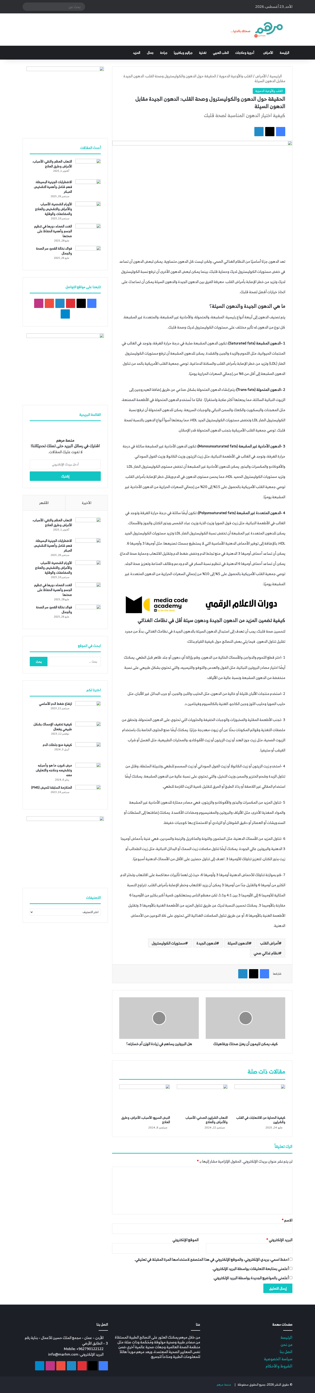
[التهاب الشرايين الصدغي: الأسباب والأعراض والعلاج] (202, 1098)
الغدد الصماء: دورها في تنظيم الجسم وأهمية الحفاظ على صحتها (53, 231)
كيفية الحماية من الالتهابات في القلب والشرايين (260, 1120)
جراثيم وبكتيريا (183, 52)
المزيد (136, 52)
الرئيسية (276, 76)
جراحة (163, 52)
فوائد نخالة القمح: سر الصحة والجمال (54, 250)
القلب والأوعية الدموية (235, 76)
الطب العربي (221, 52)
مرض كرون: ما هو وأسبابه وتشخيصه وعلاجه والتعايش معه (54, 770)
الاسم (287, 1220)
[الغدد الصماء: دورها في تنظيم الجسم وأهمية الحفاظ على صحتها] (88, 232)
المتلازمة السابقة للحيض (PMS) (51, 787)
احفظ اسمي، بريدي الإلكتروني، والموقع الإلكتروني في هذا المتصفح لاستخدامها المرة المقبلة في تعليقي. (211, 1259)
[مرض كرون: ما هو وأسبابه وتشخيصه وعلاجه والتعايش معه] (88, 771)
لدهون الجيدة (206, 943)
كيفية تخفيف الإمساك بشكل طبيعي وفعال (52, 726)
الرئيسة (284, 52)
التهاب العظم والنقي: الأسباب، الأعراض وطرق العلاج (52, 163)
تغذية (202, 52)
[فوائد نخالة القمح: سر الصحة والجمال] (88, 254)
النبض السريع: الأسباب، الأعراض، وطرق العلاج (145, 1120)
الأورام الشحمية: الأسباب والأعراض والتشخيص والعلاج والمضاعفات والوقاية (53, 209)
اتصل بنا (286, 1351)
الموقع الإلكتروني (185, 1239)
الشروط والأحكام (279, 1366)
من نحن (286, 1344)
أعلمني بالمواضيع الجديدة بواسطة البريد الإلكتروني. (251, 1278)
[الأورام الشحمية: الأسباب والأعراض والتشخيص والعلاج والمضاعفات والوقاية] (88, 210)
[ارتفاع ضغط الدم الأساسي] (88, 709)
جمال (150, 52)
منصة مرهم (224, 1384)
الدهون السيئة (238, 943)
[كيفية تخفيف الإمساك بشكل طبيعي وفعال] (88, 730)
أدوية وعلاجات (244, 52)
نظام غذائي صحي (266, 953)
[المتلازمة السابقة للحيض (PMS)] (88, 793)
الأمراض (268, 52)
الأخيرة (86, 503)
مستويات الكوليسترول (168, 943)
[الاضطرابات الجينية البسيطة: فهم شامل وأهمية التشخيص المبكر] (88, 188)
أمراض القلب (269, 943)
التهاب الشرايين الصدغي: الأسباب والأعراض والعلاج (206, 1120)
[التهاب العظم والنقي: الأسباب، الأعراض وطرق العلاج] (88, 167)
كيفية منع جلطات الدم (57, 745)
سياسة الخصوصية (278, 1358)
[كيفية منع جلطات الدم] (88, 751)
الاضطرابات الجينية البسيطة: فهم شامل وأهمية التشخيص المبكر (53, 186)
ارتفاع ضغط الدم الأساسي (55, 703)
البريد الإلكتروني (279, 1239)
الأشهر (44, 503)
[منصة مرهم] (256, 29)
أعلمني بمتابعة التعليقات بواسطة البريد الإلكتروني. (250, 1268)
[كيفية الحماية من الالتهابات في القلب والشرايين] (260, 1098)
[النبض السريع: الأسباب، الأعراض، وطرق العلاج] (144, 1098)
